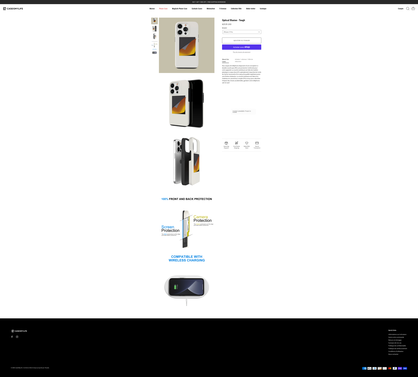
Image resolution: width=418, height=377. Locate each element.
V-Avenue (222, 9)
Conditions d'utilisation (395, 351)
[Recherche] (407, 8)
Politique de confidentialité (397, 346)
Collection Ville (236, 9)
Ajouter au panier (242, 40)
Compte (400, 9)
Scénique (263, 9)
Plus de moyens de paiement (241, 52)
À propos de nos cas (394, 343)
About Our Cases (225, 60)
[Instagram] (17, 337)
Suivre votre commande (396, 337)
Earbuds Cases (197, 9)
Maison (152, 9)
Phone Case (163, 9)
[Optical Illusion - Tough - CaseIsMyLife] (154, 21)
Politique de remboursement (397, 349)
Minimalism (211, 9)
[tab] (228, 60)
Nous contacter (393, 354)
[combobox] (242, 32)
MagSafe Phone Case (179, 9)
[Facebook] (12, 337)
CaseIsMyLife (18, 368)
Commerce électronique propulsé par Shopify (36, 368)
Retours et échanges (395, 340)
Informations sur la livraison (397, 334)
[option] (154, 21)
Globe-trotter (250, 9)
